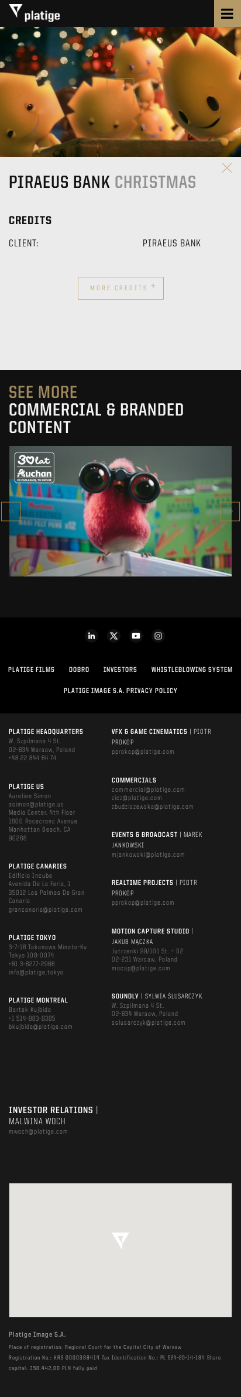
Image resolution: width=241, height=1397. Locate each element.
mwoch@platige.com (38, 1131)
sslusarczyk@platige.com (149, 1023)
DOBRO (79, 670)
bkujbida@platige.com (41, 1027)
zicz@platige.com (137, 798)
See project (120, 536)
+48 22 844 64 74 (33, 758)
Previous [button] (11, 511)
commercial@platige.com (148, 790)
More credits (123, 286)
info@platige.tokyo (36, 972)
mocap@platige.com (141, 968)
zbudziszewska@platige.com (153, 807)
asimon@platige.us (36, 804)
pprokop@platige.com (143, 752)
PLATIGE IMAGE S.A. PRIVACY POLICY (121, 691)
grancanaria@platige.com (46, 910)
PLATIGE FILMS (31, 670)
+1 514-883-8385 (32, 1018)
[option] (120, 511)
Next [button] (230, 511)
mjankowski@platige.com (148, 855)
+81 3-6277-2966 (32, 964)
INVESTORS (120, 670)
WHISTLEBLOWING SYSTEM (192, 670)
